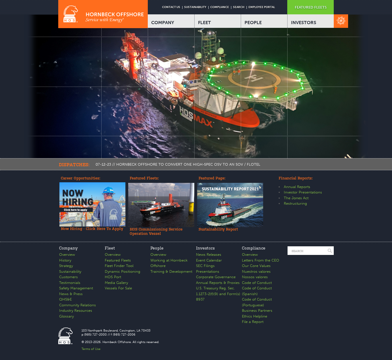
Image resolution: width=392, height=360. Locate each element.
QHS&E (65, 299)
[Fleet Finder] (341, 21)
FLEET (204, 22)
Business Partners (257, 310)
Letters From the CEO (260, 260)
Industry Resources (75, 310)
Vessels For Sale (118, 288)
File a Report (252, 322)
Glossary (66, 316)
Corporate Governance (216, 277)
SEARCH (238, 7)
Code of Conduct (257, 282)
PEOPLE (253, 22)
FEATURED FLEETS (311, 7)
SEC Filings (205, 266)
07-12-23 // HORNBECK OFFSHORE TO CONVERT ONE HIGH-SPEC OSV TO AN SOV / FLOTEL (178, 164)
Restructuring (295, 203)
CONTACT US (171, 7)
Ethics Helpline (254, 316)
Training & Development (171, 271)
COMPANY (162, 22)
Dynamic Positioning (122, 271)
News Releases (208, 254)
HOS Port (113, 277)
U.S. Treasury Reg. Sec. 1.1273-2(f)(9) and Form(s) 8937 (218, 293)
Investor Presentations (303, 192)
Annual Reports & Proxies (218, 282)
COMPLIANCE (219, 7)
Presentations (207, 271)
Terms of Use (90, 349)
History (65, 260)
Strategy (66, 266)
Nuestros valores (256, 271)
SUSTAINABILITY (195, 7)
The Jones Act (296, 198)
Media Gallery (116, 282)
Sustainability (70, 271)
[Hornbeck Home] (103, 14)
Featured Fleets (118, 260)
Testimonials (69, 282)
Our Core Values (256, 266)
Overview (67, 254)
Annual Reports (297, 187)
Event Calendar (209, 260)
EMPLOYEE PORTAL (262, 7)
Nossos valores (255, 277)
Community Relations (77, 305)
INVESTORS (303, 22)
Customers (68, 277)
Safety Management (76, 288)
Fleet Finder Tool (119, 266)
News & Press (71, 294)
